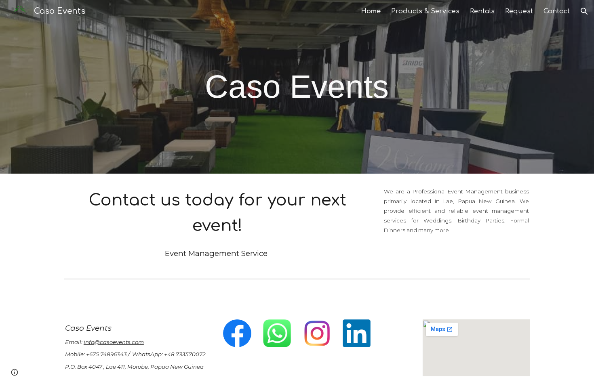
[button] (584, 11)
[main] (297, 86)
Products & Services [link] (425, 11)
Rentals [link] (482, 11)
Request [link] (519, 11)
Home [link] (371, 11)
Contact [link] (556, 11)
